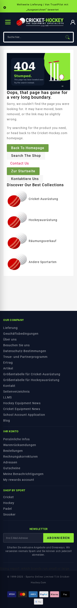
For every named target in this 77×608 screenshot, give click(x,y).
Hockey (8, 503)
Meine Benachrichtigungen (23, 474)
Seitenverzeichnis (16, 391)
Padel (7, 508)
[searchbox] (33, 37)
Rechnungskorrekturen (20, 456)
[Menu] (8, 22)
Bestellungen (13, 450)
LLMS (7, 397)
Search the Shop (26, 156)
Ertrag (8, 362)
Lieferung (10, 328)
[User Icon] (72, 22)
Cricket (8, 497)
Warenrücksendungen (19, 445)
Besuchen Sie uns (16, 345)
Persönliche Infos (16, 439)
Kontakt (9, 385)
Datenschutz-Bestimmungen (24, 351)
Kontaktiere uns (25, 179)
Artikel (8, 368)
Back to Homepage (27, 148)
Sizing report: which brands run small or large (34, 568)
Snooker (9, 514)
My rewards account (18, 479)
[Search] (67, 37)
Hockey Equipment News (22, 403)
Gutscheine (11, 468)
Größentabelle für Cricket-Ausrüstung (31, 374)
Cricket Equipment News (21, 409)
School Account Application (24, 414)
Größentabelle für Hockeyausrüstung (31, 380)
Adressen (10, 462)
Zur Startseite (23, 171)
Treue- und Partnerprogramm (25, 356)
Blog (6, 420)
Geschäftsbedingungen (20, 333)
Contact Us (19, 163)
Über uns (10, 339)
